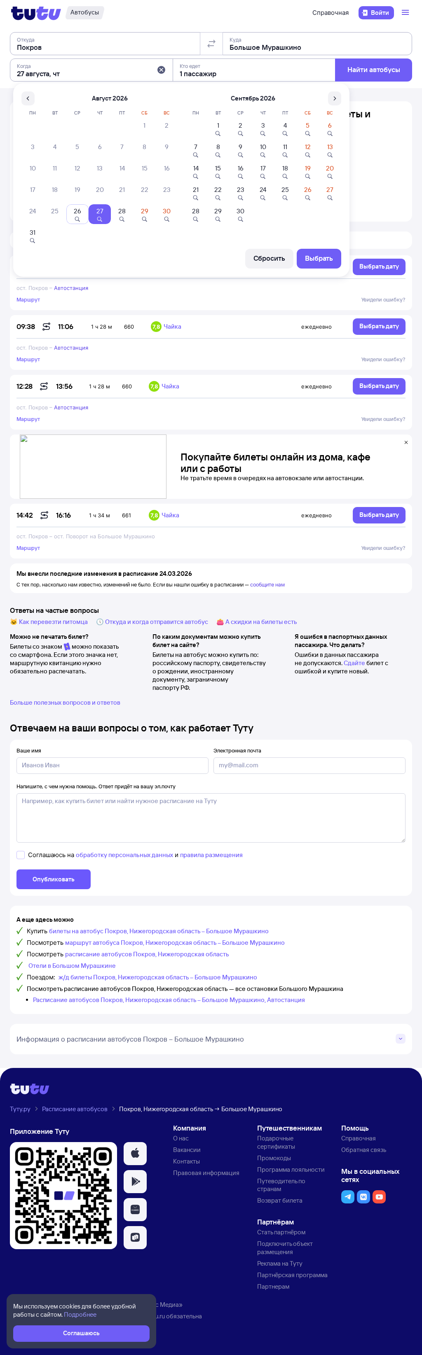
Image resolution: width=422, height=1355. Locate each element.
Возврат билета (279, 1200)
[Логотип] (36, 12)
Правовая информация (206, 1173)
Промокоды (274, 1158)
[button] (161, 70)
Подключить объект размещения (285, 1248)
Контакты (186, 1161)
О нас (181, 1138)
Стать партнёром (281, 1232)
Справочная (330, 12)
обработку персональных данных (124, 855)
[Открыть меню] (406, 13)
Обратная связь (363, 1150)
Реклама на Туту (279, 1263)
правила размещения (211, 855)
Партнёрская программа (292, 1275)
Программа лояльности (291, 1169)
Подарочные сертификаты (276, 1142)
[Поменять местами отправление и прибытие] (211, 43)
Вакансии (187, 1150)
